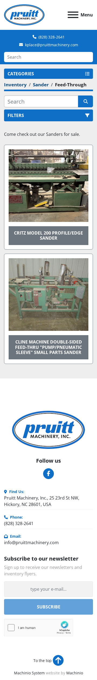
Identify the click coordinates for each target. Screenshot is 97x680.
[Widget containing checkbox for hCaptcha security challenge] (38, 627)
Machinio (74, 672)
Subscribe (48, 607)
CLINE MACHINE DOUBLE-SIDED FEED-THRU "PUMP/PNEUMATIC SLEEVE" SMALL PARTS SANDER (48, 347)
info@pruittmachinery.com (31, 543)
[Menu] (73, 15)
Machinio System (29, 672)
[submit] (85, 101)
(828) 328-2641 (52, 37)
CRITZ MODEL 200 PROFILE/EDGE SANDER (48, 235)
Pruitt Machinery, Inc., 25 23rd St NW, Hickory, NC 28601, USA (41, 501)
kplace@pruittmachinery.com (51, 44)
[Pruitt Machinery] (48, 429)
